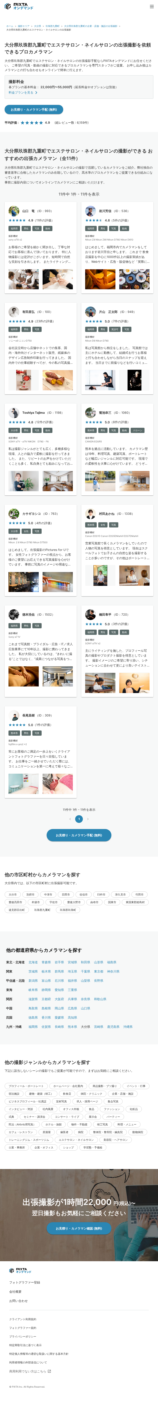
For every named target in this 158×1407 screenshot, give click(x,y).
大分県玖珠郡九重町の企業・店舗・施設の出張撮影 (90, 26)
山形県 (98, 962)
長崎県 (59, 1027)
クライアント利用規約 (22, 1319)
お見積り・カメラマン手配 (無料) (34, 109)
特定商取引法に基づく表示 (25, 1345)
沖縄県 (128, 1027)
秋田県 (85, 962)
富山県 (46, 980)
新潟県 (33, 980)
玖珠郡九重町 (53, 26)
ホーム (9, 26)
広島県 (72, 1008)
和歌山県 (100, 999)
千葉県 (85, 971)
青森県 (46, 962)
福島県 (111, 962)
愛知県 (59, 990)
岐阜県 (33, 990)
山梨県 (85, 980)
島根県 (46, 1008)
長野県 (98, 980)
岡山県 (59, 1008)
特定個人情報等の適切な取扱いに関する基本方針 (39, 1353)
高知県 (72, 1017)
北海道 (33, 962)
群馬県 (59, 971)
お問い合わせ (18, 1301)
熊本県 (72, 1027)
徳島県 (33, 1017)
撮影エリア (23, 26)
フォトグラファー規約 (22, 1327)
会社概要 (15, 1291)
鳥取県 (33, 1008)
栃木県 (46, 971)
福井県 (72, 980)
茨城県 (33, 971)
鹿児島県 (113, 1027)
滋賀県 (33, 999)
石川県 (59, 980)
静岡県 (46, 990)
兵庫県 (72, 999)
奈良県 (85, 999)
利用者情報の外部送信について (28, 1362)
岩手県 (59, 962)
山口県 (85, 1008)
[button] (13, 894)
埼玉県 (72, 971)
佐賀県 (46, 1027)
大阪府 (59, 999)
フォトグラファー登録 (24, 1282)
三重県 (72, 990)
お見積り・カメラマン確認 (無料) (79, 1228)
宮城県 (72, 962)
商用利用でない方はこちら (27, 1371)
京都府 (46, 999)
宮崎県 (98, 1027)
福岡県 (33, 1027)
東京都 (98, 971)
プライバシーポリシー (22, 1336)
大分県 (37, 26)
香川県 (46, 1017)
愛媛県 (59, 1017)
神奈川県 (113, 971)
